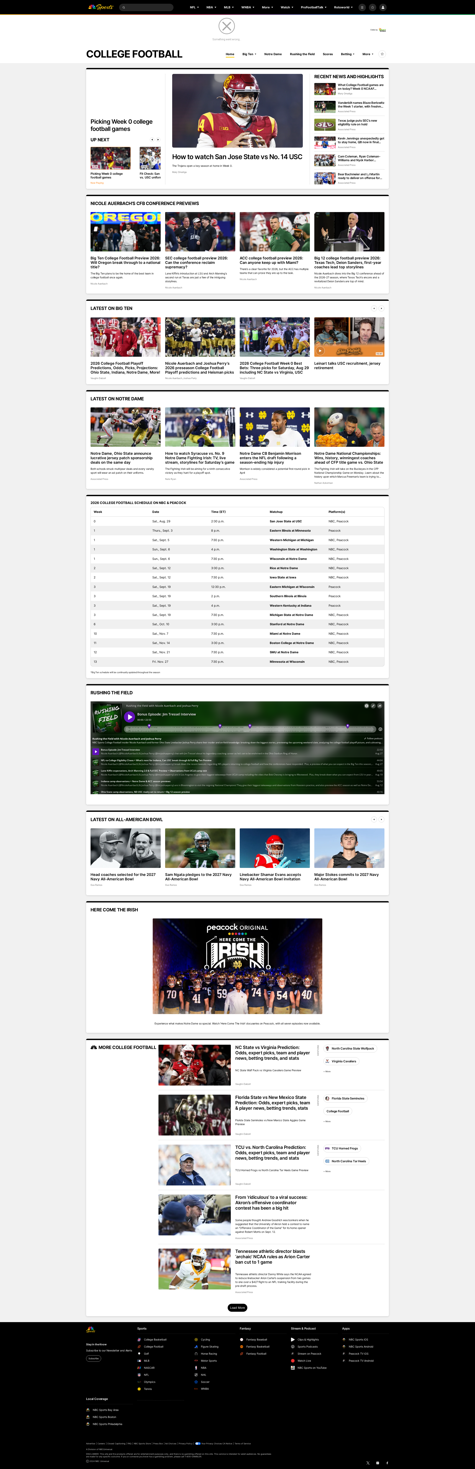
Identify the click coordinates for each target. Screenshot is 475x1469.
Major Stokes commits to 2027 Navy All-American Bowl (346, 876)
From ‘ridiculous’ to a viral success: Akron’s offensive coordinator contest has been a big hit (271, 1203)
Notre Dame (273, 54)
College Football (338, 1111)
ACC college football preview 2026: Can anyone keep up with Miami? (271, 260)
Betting (346, 54)
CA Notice (227, 1443)
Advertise (90, 1443)
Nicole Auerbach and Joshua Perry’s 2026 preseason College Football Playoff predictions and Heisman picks (199, 368)
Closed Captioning (116, 1443)
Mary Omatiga (179, 172)
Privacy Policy (185, 1443)
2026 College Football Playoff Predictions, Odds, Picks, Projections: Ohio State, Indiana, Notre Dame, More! (125, 368)
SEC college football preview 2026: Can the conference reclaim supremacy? (196, 262)
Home (230, 54)
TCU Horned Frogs (345, 1148)
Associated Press (347, 111)
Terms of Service (243, 1443)
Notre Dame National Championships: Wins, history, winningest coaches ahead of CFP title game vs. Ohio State (348, 458)
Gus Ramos (96, 885)
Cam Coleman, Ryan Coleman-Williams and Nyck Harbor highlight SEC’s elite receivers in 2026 (360, 158)
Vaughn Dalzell (98, 378)
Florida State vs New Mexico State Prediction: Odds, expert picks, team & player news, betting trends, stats (272, 1103)
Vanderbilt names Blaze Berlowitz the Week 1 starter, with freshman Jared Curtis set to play (361, 104)
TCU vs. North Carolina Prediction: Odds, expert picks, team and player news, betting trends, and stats (272, 1153)
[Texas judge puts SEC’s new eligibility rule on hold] (325, 125)
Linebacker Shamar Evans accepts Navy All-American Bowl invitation (270, 876)
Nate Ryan (170, 479)
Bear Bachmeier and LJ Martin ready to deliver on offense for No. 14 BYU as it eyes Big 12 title (360, 176)
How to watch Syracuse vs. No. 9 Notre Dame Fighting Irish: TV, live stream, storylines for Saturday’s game (200, 458)
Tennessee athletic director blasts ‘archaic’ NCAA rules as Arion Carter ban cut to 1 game (272, 1257)
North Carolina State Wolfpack (353, 1048)
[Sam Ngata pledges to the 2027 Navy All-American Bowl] (200, 848)
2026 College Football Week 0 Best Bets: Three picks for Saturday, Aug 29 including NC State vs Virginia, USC (274, 368)
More (366, 54)
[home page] (101, 7)
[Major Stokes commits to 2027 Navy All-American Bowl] (349, 848)
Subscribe (94, 1358)
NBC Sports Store (142, 1443)
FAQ (129, 1443)
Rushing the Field (302, 54)
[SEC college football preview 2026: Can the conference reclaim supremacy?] (200, 231)
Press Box (158, 1443)
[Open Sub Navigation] (198, 7)
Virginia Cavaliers (344, 1061)
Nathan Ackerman (323, 482)
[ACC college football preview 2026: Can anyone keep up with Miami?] (275, 231)
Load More (237, 1307)
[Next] (158, 139)
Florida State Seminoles (348, 1098)
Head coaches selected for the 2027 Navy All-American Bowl (123, 876)
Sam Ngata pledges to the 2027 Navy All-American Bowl (198, 876)
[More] (362, 7)
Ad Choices (170, 1443)
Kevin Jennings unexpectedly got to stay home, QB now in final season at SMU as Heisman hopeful (361, 140)
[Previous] (152, 139)
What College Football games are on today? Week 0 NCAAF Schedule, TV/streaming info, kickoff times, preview (361, 86)
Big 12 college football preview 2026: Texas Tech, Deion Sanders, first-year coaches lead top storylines (347, 262)
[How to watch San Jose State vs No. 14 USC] (237, 111)
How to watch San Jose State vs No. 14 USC (237, 157)
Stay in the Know (96, 1344)
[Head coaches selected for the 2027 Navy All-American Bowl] (126, 848)
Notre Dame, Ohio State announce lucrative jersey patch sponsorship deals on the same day (122, 458)
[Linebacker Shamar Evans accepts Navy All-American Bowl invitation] (275, 848)
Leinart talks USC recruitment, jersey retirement (347, 365)
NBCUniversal (105, 1449)
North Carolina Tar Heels (349, 1161)
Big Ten (248, 54)
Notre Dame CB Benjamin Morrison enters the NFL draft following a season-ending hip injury (270, 458)
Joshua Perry (190, 378)
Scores (328, 54)
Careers (101, 1443)
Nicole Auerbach (99, 283)
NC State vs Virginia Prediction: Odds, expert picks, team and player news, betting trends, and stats (272, 1053)
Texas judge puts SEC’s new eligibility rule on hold (357, 122)
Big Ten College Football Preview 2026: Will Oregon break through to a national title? (125, 262)
